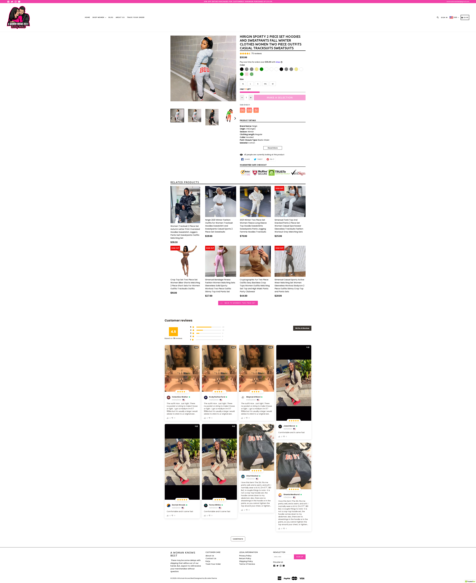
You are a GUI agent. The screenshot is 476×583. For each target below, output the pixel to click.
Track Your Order (136, 17)
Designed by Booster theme (205, 578)
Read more (273, 148)
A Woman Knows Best (182, 554)
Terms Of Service (247, 564)
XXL (265, 84)
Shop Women (98, 17)
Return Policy (245, 558)
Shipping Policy (246, 561)
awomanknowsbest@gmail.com (457, 1)
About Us (120, 17)
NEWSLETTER (279, 552)
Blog (111, 17)
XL (243, 84)
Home (87, 17)
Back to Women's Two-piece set (239, 303)
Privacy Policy (245, 555)
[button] (251, 54)
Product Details (248, 120)
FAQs (208, 561)
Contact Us (211, 558)
